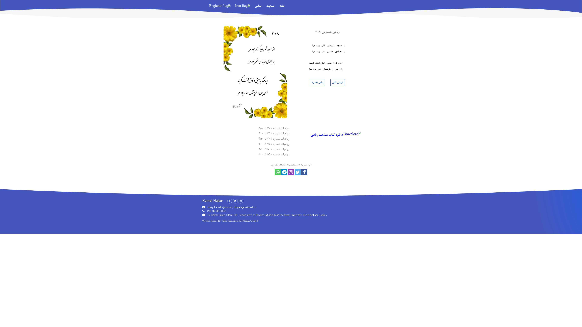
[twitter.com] (235, 201)
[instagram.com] (240, 201)
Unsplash (254, 221)
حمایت (270, 6)
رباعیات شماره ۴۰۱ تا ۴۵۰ (274, 138)
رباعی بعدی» (317, 82)
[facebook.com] (229, 201)
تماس (258, 6)
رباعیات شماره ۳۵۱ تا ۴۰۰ (274, 133)
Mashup (246, 221)
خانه (282, 6)
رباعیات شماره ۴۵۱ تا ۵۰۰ (274, 144)
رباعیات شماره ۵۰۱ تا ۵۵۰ (274, 149)
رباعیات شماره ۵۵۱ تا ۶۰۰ (274, 154)
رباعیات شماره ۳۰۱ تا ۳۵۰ (274, 128)
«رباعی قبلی (337, 82)
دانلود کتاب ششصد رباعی (327, 135)
